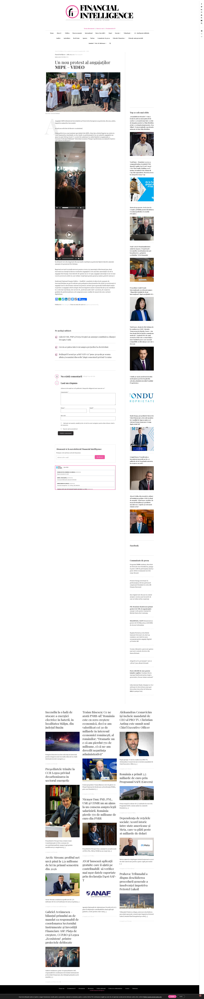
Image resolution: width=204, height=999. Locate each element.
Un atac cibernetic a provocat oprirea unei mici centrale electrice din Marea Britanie (141, 651)
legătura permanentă (92, 304)
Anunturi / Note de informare (98, 43)
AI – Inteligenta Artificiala (141, 33)
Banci (110, 33)
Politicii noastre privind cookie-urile (152, 997)
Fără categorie (78, 54)
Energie (118, 33)
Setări (180, 996)
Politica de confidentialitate (115, 988)
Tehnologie (127, 33)
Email (92, 408)
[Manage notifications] (200, 995)
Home (52, 33)
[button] (70, 175)
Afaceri (59, 33)
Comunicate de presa (103, 38)
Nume (63, 408)
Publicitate (135, 988)
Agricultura (67, 38)
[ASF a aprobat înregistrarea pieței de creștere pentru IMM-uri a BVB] (201, 33)
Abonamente (81, 988)
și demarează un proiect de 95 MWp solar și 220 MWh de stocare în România (141, 623)
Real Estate (76, 38)
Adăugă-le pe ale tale (89, 376)
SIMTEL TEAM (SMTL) (65, 477)
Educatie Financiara (119, 38)
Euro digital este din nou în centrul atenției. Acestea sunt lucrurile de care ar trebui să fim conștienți (141, 597)
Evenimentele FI (110, 28)
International (88, 33)
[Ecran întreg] (83, 207)
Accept (172, 996)
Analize (58, 38)
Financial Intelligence (60, 54)
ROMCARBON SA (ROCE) (66, 483)
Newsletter (91, 988)
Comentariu (64, 392)
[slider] (69, 207)
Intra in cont (100, 28)
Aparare (85, 38)
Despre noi (61, 988)
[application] (70, 175)
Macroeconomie (77, 33)
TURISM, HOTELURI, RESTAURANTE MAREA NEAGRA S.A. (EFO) (75, 489)
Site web (63, 415)
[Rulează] (57, 207)
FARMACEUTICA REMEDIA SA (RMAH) (69, 472)
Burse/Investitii (100, 33)
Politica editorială (101, 988)
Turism (92, 38)
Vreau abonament (89, 28)
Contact (127, 988)
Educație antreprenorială (135, 38)
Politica (67, 33)
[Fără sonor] (81, 207)
